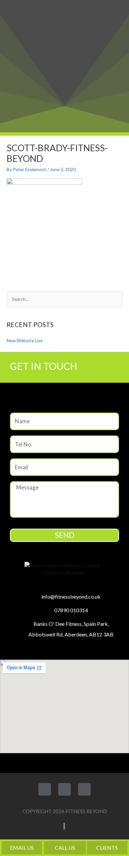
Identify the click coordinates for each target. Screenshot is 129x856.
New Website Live (25, 340)
